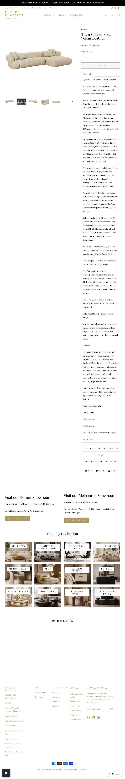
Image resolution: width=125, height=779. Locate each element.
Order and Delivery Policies (25, 8)
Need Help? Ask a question (101, 462)
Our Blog (55, 706)
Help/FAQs (9, 8)
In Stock (62, 15)
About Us (52, 8)
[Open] (6, 773)
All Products (38, 697)
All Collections (39, 692)
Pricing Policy (75, 715)
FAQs (100, 455)
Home (83, 30)
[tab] (88, 74)
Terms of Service (76, 710)
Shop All (47, 15)
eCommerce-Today (79, 769)
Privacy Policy (75, 706)
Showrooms (76, 15)
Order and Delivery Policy (100, 448)
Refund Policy (75, 701)
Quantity (86, 52)
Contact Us (43, 8)
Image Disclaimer (76, 719)
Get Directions (17, 518)
